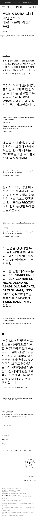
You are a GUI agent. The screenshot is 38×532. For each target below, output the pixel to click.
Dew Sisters (6, 122)
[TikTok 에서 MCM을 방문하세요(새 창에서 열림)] (21, 450)
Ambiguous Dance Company (11, 175)
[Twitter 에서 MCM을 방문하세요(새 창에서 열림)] (7, 450)
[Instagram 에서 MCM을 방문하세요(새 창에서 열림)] (12, 450)
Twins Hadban (7, 323)
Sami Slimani (6, 56)
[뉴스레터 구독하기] (35, 426)
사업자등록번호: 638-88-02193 (11, 495)
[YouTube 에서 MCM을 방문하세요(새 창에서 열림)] (16, 450)
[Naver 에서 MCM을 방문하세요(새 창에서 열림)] (30, 450)
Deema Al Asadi (7, 131)
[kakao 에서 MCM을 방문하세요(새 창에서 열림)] (25, 450)
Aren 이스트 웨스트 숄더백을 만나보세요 (23, 2)
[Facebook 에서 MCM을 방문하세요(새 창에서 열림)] (3, 450)
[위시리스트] (30, 7)
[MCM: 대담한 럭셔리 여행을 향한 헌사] (19, 7)
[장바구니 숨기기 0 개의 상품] (34, 7)
